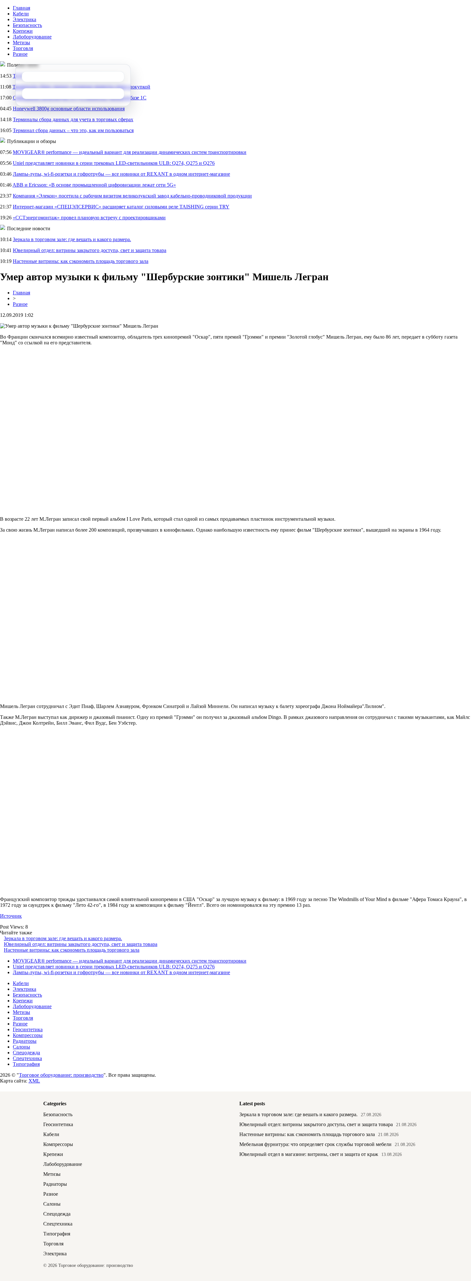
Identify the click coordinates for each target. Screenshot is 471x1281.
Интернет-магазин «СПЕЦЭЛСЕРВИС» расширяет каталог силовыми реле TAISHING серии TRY (121, 206)
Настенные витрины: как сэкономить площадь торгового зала (80, 261)
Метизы (21, 42)
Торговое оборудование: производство (61, 1075)
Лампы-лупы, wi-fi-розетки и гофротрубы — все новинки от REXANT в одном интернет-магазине (121, 174)
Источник (11, 916)
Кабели (21, 13)
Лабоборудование (32, 36)
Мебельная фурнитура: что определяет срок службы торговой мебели (315, 1144)
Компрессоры (28, 1035)
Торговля (23, 48)
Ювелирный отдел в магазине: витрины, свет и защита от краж (308, 1154)
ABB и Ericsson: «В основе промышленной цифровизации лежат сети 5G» (94, 185)
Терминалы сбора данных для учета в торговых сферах (73, 119)
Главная (21, 8)
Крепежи (23, 31)
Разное (20, 54)
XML (34, 1080)
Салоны (21, 1046)
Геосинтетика (28, 1029)
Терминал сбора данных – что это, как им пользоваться (73, 130)
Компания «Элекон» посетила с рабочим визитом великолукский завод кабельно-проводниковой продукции (132, 195)
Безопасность (27, 25)
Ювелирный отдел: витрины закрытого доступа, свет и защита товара (89, 250)
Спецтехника (27, 1058)
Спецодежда (26, 1052)
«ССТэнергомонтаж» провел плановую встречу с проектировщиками (89, 217)
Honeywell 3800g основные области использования (69, 108)
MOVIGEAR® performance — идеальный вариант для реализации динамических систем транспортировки (129, 152)
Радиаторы (25, 1041)
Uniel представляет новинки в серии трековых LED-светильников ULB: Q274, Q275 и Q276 (114, 163)
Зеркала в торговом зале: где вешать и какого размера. (72, 239)
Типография (26, 1064)
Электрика (24, 19)
